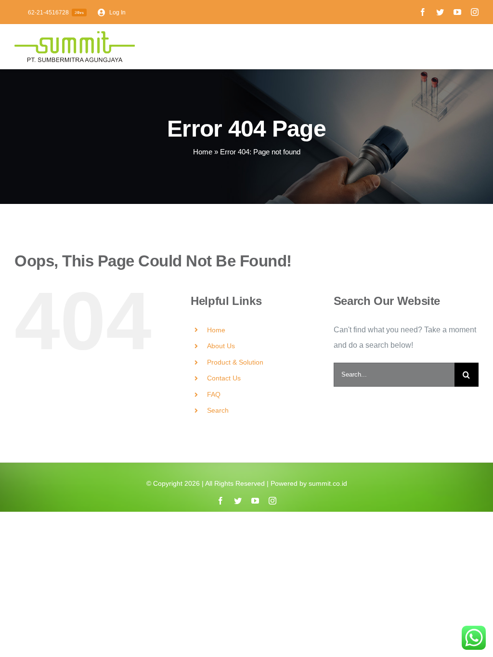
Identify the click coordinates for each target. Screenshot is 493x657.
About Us (221, 346)
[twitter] (440, 12)
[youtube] (457, 12)
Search (218, 410)
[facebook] (423, 12)
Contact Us (224, 378)
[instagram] (475, 12)
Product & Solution (235, 362)
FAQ (214, 394)
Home (202, 152)
